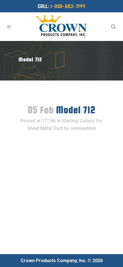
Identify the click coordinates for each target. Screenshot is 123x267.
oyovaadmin (83, 128)
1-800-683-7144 (67, 6)
